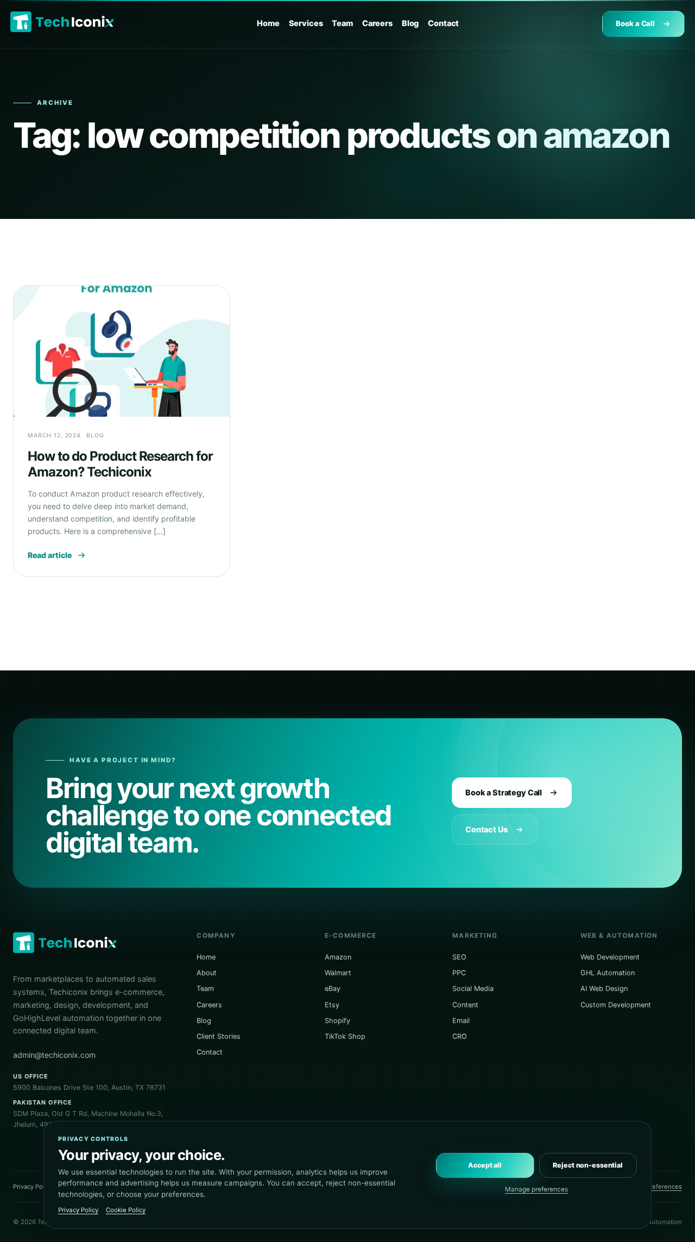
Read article (50, 555)
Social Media (473, 988)
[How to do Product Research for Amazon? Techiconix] (122, 351)
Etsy (332, 1005)
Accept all (485, 1165)
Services (306, 23)
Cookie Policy (126, 1210)
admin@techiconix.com (54, 1054)
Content (465, 1005)
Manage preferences (536, 1189)
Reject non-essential (588, 1165)
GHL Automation (607, 973)
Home (268, 23)
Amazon (338, 957)
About (207, 973)
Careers (377, 23)
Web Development (610, 957)
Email (461, 1021)
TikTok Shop (345, 1036)
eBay (332, 988)
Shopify (337, 1021)
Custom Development (615, 1005)
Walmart (338, 973)
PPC (459, 973)
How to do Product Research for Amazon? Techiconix (120, 464)
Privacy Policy (33, 1186)
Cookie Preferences (653, 1186)
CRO (459, 1036)
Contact (443, 23)
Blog (410, 23)
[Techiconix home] (61, 22)
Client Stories (219, 1036)
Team (342, 23)
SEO (459, 957)
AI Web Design (604, 988)
